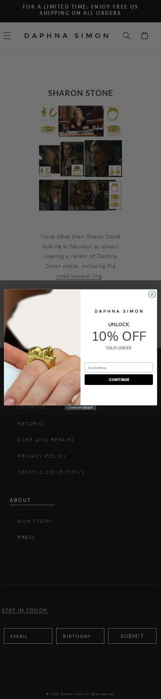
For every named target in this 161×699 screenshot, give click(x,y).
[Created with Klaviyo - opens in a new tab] (80, 407)
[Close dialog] (152, 294)
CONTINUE (119, 379)
